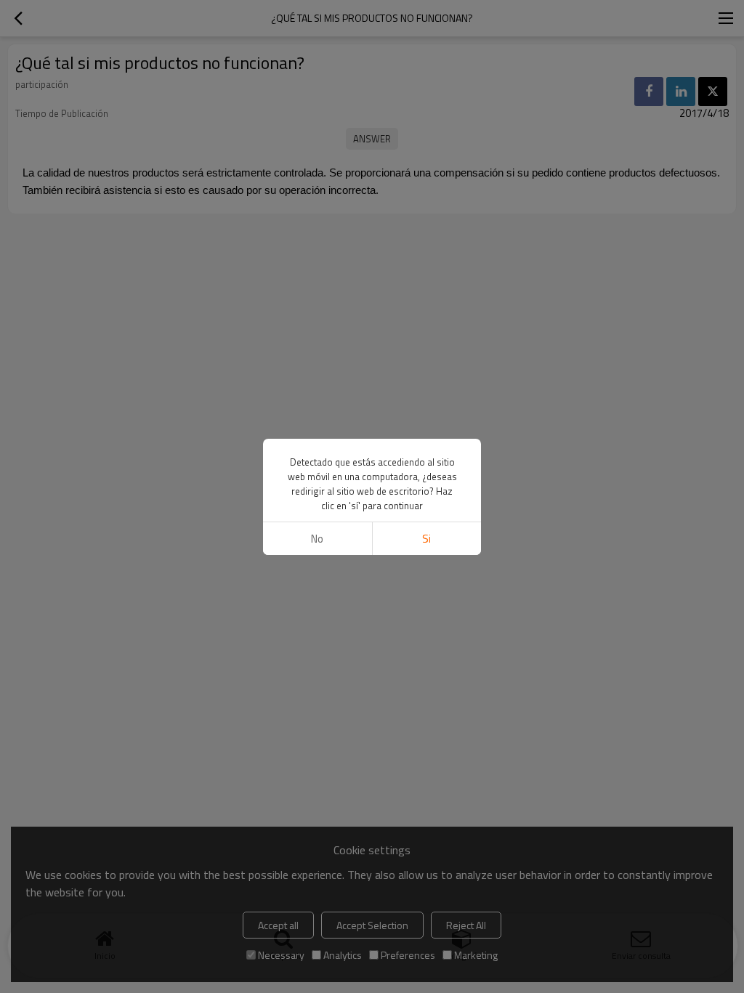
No (317, 538)
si (426, 538)
